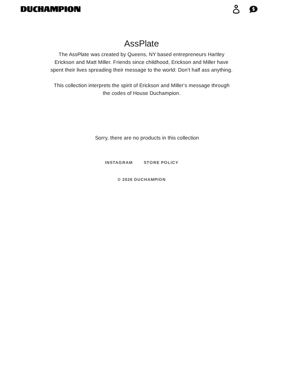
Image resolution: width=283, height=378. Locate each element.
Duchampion (150, 179)
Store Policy (161, 162)
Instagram (119, 162)
